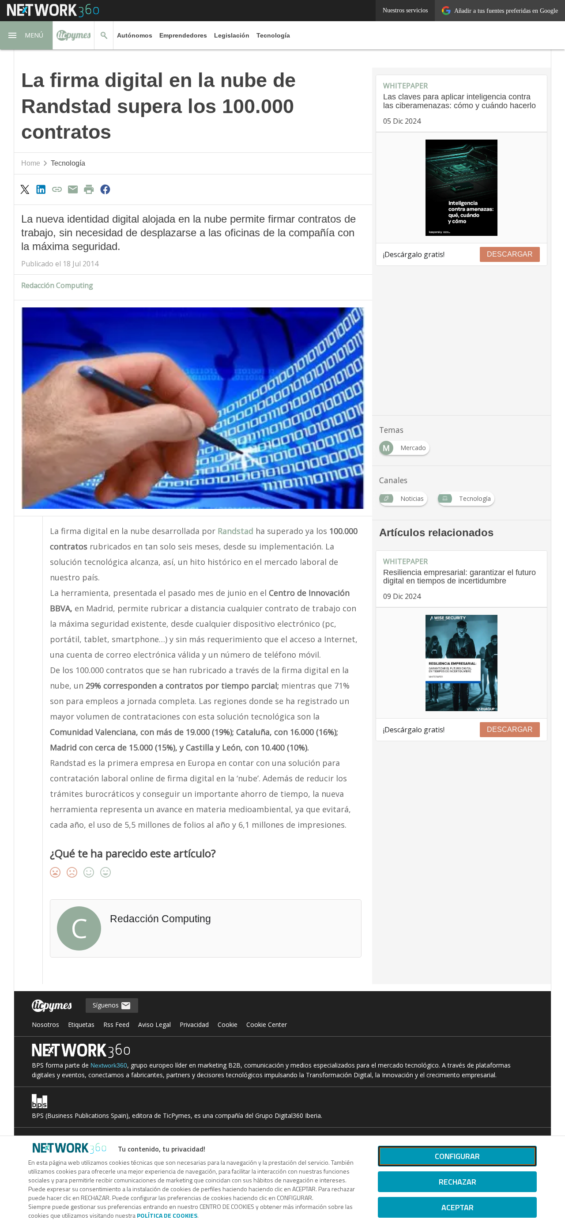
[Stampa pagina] (89, 189)
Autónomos (134, 35)
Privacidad (194, 1024)
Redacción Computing (57, 285)
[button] (26, 35)
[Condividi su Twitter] (25, 189)
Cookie (227, 1024)
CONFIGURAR (457, 1156)
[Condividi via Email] (73, 189)
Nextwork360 (108, 1065)
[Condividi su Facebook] (105, 189)
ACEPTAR (457, 1207)
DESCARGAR (510, 254)
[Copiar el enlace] (57, 189)
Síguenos (107, 1005)
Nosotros (45, 1024)
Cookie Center (266, 1024)
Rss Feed (116, 1024)
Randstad (237, 531)
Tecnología (273, 35)
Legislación (231, 35)
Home (30, 163)
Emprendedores (183, 35)
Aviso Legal (154, 1024)
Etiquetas (81, 1024)
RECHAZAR (457, 1182)
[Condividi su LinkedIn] (41, 189)
